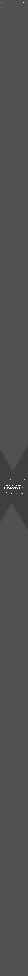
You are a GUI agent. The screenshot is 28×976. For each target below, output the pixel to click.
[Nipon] (2, 2)
